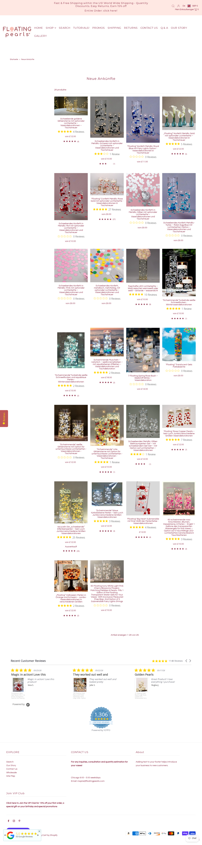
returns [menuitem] (131, 27)
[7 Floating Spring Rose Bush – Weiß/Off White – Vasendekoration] (143, 350)
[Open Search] (173, 6)
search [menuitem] (64, 27)
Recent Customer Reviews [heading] (28, 660)
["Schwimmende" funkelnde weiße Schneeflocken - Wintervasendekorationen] (179, 273)
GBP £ (195, 6)
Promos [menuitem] (98, 27)
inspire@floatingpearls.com (90, 781)
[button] (186, 660)
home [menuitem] (38, 27)
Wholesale (11, 772)
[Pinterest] (19, 821)
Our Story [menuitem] (179, 27)
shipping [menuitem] (114, 27)
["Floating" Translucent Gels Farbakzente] (179, 344)
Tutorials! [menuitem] (81, 27)
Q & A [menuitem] (164, 27)
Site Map (10, 776)
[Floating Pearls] (10, 839)
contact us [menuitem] (149, 27)
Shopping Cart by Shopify (44, 835)
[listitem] (34, 683)
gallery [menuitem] (40, 35)
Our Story (11, 765)
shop (50, 27)
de (184, 6)
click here (110, 10)
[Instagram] (14, 821)
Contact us (11, 769)
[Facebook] (8, 821)
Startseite (14, 59)
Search (10, 762)
